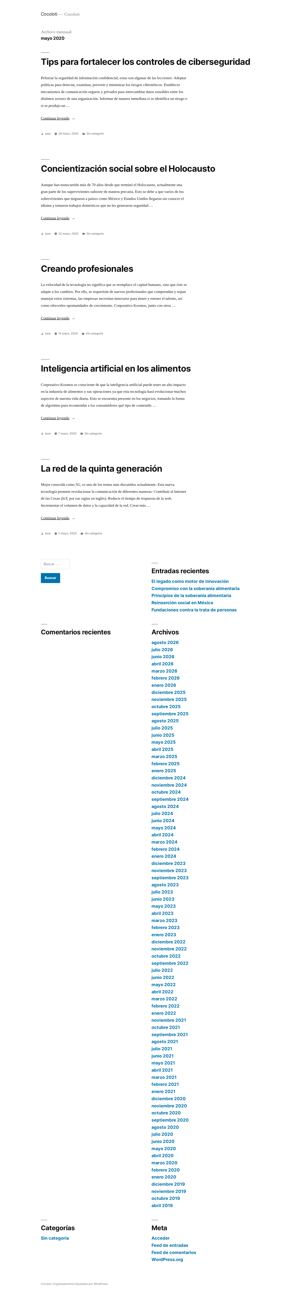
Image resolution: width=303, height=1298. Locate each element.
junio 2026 (163, 656)
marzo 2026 (164, 671)
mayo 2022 (164, 984)
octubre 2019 (166, 1198)
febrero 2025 (166, 763)
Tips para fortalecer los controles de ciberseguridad (145, 61)
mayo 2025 (164, 742)
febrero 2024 (166, 849)
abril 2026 (162, 663)
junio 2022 (163, 977)
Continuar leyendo (58, 118)
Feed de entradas (170, 1245)
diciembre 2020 (169, 1098)
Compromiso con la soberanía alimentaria (196, 588)
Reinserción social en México (182, 602)
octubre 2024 (166, 792)
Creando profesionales (87, 268)
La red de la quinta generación (101, 468)
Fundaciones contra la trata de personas (194, 609)
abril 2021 (162, 1070)
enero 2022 (164, 1013)
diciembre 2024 (169, 777)
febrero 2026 (166, 678)
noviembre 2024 (169, 785)
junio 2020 (163, 1141)
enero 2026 (164, 685)
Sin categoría (95, 133)
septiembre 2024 (170, 799)
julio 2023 (162, 892)
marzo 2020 (164, 1162)
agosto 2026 (165, 642)
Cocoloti (49, 14)
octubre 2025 (166, 706)
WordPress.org (167, 1259)
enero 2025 (164, 770)
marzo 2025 (164, 756)
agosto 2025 (165, 720)
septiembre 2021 (170, 1034)
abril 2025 (162, 749)
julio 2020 (162, 1134)
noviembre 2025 (169, 699)
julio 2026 (162, 649)
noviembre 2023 (169, 870)
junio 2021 (163, 1056)
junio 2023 (163, 899)
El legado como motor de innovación (190, 581)
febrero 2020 (166, 1170)
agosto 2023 (165, 884)
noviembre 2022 (169, 948)
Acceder (161, 1238)
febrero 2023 (166, 927)
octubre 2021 (166, 1027)
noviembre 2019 (169, 1191)
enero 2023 (164, 934)
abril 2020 (163, 1155)
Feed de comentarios (174, 1252)
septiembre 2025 (170, 713)
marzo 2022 (164, 998)
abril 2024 (163, 834)
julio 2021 (162, 1048)
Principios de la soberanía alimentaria (191, 595)
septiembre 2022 (170, 963)
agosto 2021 (165, 1041)
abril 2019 (162, 1205)
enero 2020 (164, 1177)
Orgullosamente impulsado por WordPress (80, 1284)
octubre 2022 (166, 956)
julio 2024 (162, 813)
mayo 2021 (163, 1063)
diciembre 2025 (169, 692)
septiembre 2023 (170, 877)
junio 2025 (163, 735)
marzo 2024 (164, 842)
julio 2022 (162, 970)
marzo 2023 (164, 920)
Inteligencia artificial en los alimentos (116, 368)
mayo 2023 (164, 906)
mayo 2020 (164, 1148)
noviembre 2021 (169, 1020)
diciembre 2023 (169, 863)
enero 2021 (163, 1091)
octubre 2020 (166, 1112)
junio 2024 (163, 820)
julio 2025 (162, 728)
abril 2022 (162, 991)
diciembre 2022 (169, 941)
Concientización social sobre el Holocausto (128, 168)
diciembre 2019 (168, 1184)
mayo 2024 (164, 827)
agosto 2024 (165, 806)
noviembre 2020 (169, 1105)
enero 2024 (164, 856)
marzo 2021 (164, 1077)
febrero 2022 (166, 1006)
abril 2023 (162, 913)
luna (47, 133)
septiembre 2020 (170, 1120)
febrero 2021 (165, 1084)
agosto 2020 (165, 1127)
